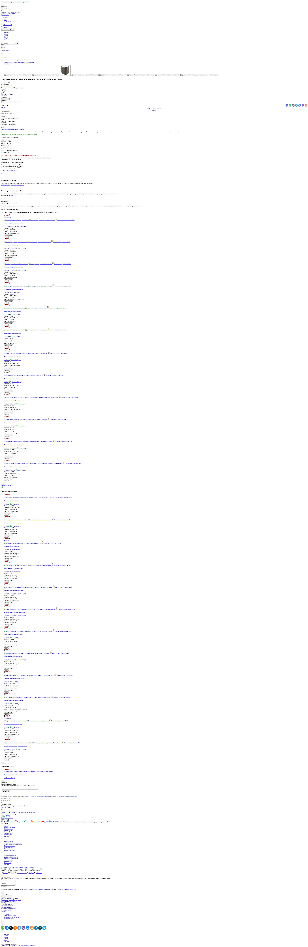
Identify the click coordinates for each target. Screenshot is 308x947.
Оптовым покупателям (10, 855)
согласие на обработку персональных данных (37, 796)
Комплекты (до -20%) (10, 915)
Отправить (3, 886)
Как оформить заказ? (9, 846)
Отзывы (6, 35)
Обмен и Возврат (8, 831)
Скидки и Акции (8, 833)
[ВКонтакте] (7, 928)
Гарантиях (13, 195)
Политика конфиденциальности (12, 843)
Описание (3, 129)
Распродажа (7, 914)
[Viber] (6, 816)
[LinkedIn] (36, 928)
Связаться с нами (22, 867)
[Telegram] (9, 816)
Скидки (6, 37)
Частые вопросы (8, 848)
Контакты (6, 39)
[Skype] (44, 928)
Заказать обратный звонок (8, 13)
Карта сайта (31, 867)
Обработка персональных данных (13, 844)
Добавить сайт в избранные (10, 867)
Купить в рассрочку (9, 850)
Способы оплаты (8, 829)
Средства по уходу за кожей (11, 917)
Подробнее (4, 95)
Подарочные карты (9, 847)
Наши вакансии (8, 861)
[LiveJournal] (40, 928)
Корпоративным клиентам (11, 857)
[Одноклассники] (15, 928)
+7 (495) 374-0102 (5, 12)
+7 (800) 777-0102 (15, 12)
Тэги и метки (7, 863)
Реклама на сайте (8, 860)
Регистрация (7, 21)
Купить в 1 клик (5, 98)
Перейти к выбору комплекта (9, 170)
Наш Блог (6, 836)
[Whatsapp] (4, 816)
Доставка (6, 32)
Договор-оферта (8, 841)
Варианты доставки (9, 827)
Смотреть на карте (6, 807)
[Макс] (2, 816)
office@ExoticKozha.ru (7, 818)
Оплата (6, 34)
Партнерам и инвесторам (11, 858)
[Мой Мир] (28, 928)
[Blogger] (32, 928)
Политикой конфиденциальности (68, 796)
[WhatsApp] (2, 928)
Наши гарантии (8, 830)
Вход (5, 20)
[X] (11, 928)
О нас (5, 38)
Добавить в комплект (12, 129)
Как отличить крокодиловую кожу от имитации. (12, 185)
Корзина (6, 826)
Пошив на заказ (8, 834)
